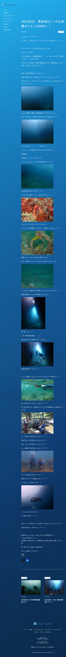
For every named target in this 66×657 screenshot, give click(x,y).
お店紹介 (6, 13)
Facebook (24, 154)
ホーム (5, 10)
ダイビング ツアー (8, 21)
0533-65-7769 (44, 641)
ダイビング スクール (9, 15)
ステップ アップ (8, 18)
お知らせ (6, 24)
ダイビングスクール (38, 629)
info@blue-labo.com (44, 643)
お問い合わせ (7, 29)
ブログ (5, 27)
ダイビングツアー (58, 629)
